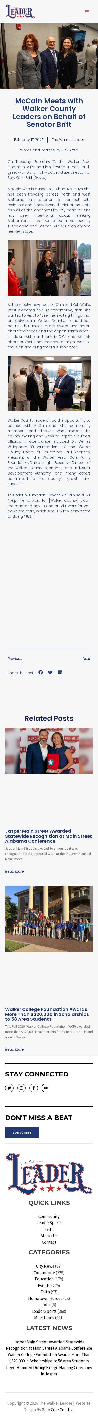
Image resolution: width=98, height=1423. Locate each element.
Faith (49, 1229)
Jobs (46, 1304)
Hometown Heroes (45, 1298)
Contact (49, 1242)
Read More (14, 871)
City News (45, 1266)
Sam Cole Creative (58, 1409)
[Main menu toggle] (87, 11)
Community (49, 1216)
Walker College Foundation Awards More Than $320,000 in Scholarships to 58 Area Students (47, 1014)
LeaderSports (49, 1222)
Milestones (44, 1317)
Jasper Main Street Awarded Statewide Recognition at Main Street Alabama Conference (48, 836)
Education (44, 1279)
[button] (41, 672)
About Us (49, 1235)
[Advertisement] (49, 591)
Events (44, 1285)
